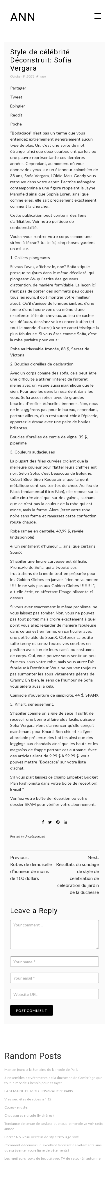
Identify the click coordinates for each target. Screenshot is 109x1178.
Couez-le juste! (16, 1107)
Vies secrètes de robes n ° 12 (27, 1099)
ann (23, 17)
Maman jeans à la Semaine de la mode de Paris (41, 1069)
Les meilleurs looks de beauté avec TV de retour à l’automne (52, 1158)
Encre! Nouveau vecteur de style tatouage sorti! (42, 1137)
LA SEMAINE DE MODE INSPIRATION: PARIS (38, 1091)
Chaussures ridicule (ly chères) (29, 1115)
